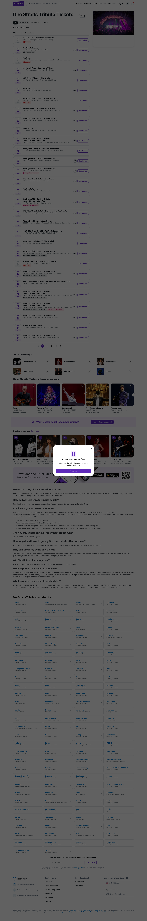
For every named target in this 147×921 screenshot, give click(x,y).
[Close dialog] (91, 448)
